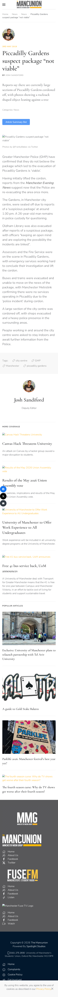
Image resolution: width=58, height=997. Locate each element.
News (16, 109)
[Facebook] (3, 489)
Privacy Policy (43, 989)
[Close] (52, 989)
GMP (38, 360)
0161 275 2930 (17, 952)
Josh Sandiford (15, 75)
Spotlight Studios (35, 946)
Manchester (12, 366)
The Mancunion (39, 942)
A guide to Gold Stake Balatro (20, 709)
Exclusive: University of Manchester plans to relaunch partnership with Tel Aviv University (29, 654)
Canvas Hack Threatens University (27, 443)
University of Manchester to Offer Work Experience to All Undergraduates (27, 527)
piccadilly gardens (37, 366)
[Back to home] (29, 4)
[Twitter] (3, 496)
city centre (21, 360)
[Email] (3, 503)
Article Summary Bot (16, 122)
